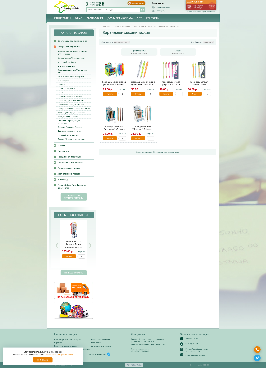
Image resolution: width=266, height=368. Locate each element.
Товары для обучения (68, 46)
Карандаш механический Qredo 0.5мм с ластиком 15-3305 (143, 85)
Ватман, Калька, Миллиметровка (71, 58)
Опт (139, 18)
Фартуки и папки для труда (69, 131)
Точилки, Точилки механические (71, 139)
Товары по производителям (73, 196)
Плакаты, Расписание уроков (70, 96)
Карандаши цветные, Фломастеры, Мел (72, 71)
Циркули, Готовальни (66, 66)
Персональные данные (140, 344)
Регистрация (161, 11)
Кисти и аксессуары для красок (71, 76)
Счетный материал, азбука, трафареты (69, 121)
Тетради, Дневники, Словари (70, 127)
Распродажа (94, 18)
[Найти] (142, 10)
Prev (57, 245)
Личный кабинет (163, 7)
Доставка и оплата (120, 18)
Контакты (152, 18)
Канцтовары (62, 18)
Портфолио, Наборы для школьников (74, 108)
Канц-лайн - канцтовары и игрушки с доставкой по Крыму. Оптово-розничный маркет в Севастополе (67, 6)
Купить (110, 94)
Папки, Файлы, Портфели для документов (71, 186)
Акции (150, 339)
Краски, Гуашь (63, 80)
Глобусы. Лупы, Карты (67, 62)
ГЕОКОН (206, 365)
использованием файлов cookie (59, 354)
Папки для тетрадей (66, 88)
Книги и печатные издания (70, 162)
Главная (134, 339)
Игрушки (61, 145)
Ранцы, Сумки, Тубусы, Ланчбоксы (72, 112)
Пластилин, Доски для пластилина (72, 100)
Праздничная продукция (69, 156)
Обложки (61, 84)
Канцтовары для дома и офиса (72, 40)
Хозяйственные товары (68, 173)
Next (90, 245)
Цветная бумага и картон (68, 135)
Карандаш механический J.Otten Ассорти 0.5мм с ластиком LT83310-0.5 (114, 85)
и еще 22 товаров (73, 273)
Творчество (63, 151)
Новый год (62, 179)
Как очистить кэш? (158, 344)
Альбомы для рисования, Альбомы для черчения (72, 52)
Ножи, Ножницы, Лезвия (68, 116)
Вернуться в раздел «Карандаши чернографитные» (157, 152)
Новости (142, 339)
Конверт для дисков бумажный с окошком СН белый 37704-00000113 (86, 245)
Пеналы (61, 92)
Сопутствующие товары (68, 168)
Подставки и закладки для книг (71, 104)
